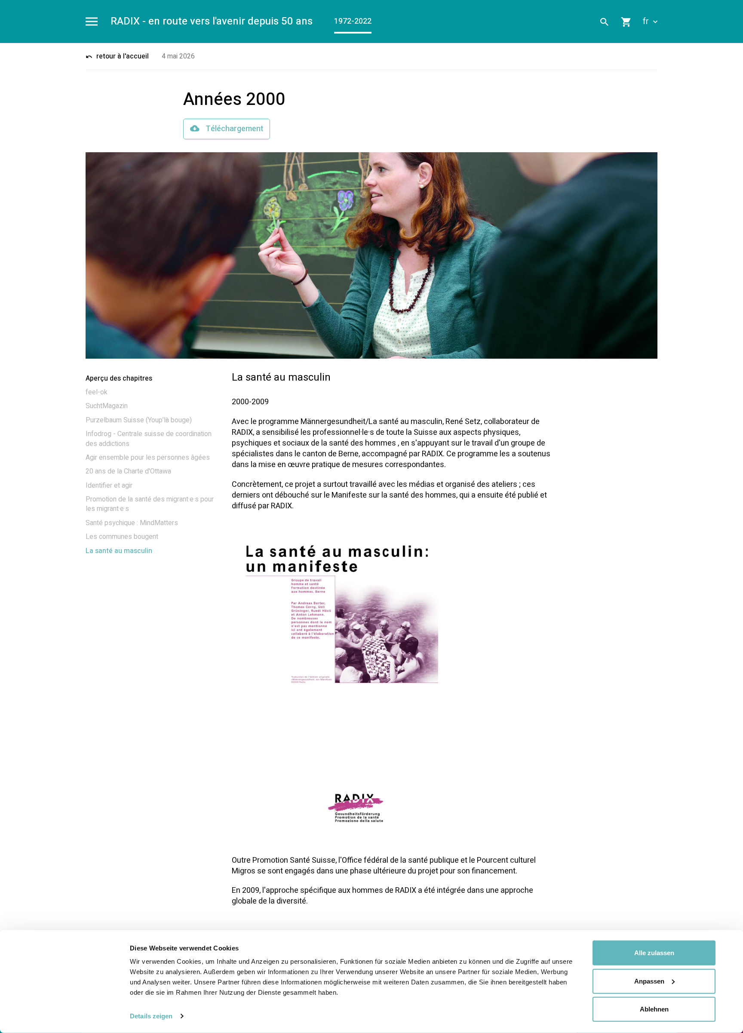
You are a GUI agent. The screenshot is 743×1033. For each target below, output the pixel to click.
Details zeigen (151, 1016)
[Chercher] (604, 21)
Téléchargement (233, 129)
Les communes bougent (122, 537)
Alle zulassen (654, 952)
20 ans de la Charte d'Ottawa (128, 471)
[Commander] (626, 21)
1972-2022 (353, 21)
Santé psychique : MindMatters (132, 523)
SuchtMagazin (107, 406)
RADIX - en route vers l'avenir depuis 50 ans (212, 21)
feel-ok (96, 392)
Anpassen (649, 980)
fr (647, 21)
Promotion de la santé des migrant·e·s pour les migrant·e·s (150, 504)
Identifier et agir (109, 485)
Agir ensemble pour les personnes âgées (148, 457)
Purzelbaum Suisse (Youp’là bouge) (139, 420)
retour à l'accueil (122, 56)
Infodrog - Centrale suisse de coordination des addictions (149, 439)
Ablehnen (654, 1009)
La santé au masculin (119, 551)
